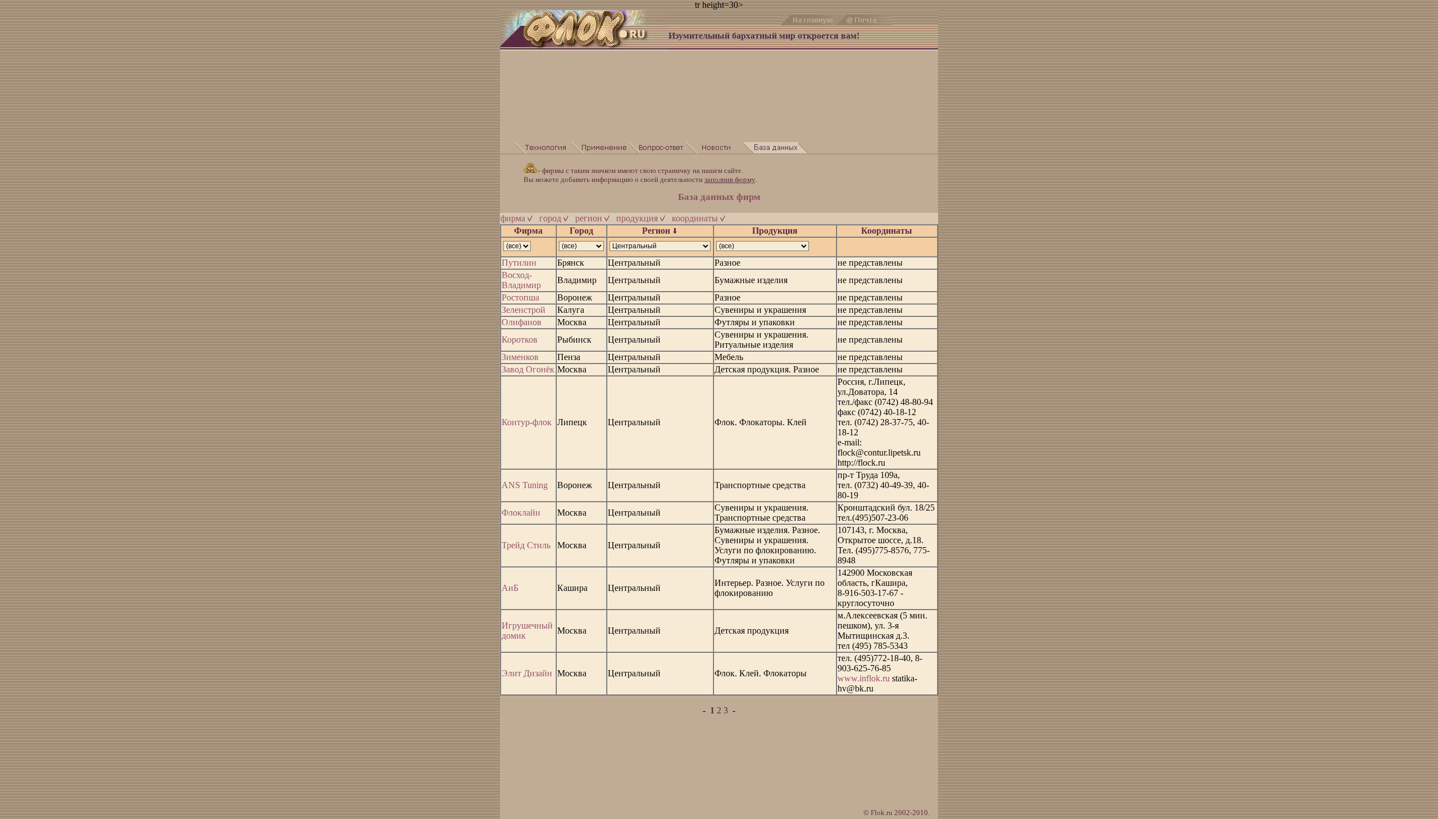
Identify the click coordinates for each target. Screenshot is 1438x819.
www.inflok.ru (864, 678)
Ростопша (520, 297)
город (551, 218)
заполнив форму (729, 179)
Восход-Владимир (521, 280)
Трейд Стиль (526, 545)
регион (589, 218)
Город (581, 230)
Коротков (520, 339)
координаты (696, 218)
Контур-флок (527, 422)
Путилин (519, 262)
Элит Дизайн (527, 673)
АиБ (510, 588)
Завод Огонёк (528, 369)
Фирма (528, 230)
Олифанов (521, 322)
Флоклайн (521, 512)
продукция (638, 218)
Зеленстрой (523, 310)
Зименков (520, 357)
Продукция (775, 230)
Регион (657, 230)
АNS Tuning (525, 485)
